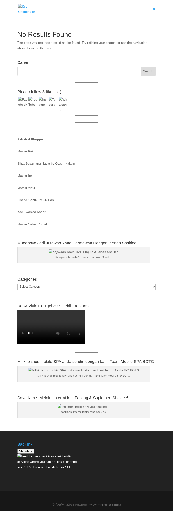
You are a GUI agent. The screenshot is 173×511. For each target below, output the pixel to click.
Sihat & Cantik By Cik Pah (35, 200)
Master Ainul (26, 188)
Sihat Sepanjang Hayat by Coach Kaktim (46, 163)
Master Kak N (27, 151)
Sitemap (115, 504)
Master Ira (24, 175)
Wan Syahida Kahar (31, 212)
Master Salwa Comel (32, 224)
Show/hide (26, 451)
